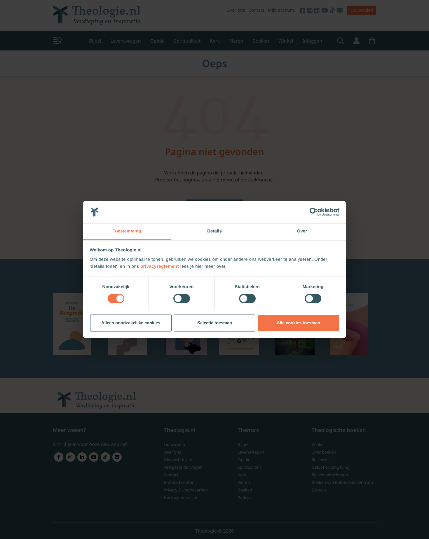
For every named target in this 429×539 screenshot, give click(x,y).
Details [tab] (214, 231)
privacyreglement (159, 266)
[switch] (181, 298)
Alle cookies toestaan (298, 322)
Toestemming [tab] (127, 231)
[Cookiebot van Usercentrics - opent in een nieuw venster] (313, 212)
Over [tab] (302, 231)
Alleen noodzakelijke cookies (130, 322)
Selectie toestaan (214, 322)
